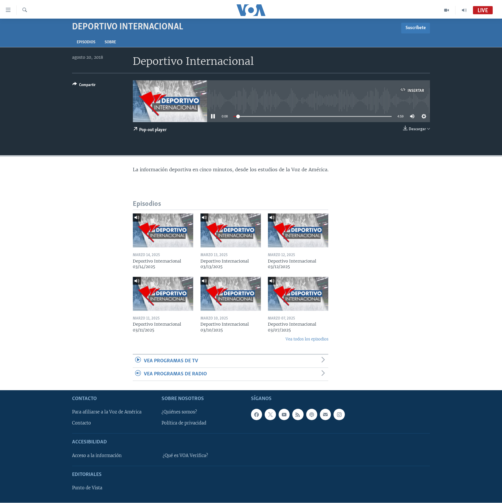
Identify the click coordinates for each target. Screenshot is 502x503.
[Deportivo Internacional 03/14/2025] (163, 230)
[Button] (84, 85)
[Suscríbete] (325, 414)
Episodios (86, 42)
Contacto (81, 423)
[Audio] (464, 10)
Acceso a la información (97, 455)
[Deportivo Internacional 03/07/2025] (298, 294)
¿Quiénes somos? (179, 412)
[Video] (447, 10)
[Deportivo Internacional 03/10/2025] (230, 294)
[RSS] (297, 414)
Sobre (110, 42)
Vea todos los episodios (307, 339)
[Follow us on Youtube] (284, 414)
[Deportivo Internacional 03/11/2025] (163, 294)
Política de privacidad (184, 423)
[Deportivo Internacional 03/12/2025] (298, 230)
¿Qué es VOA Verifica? (185, 455)
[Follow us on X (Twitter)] (270, 414)
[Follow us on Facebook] (256, 414)
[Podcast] (311, 414)
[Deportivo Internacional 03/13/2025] (230, 230)
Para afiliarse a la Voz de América (106, 412)
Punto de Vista (87, 488)
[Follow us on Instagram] (339, 414)
